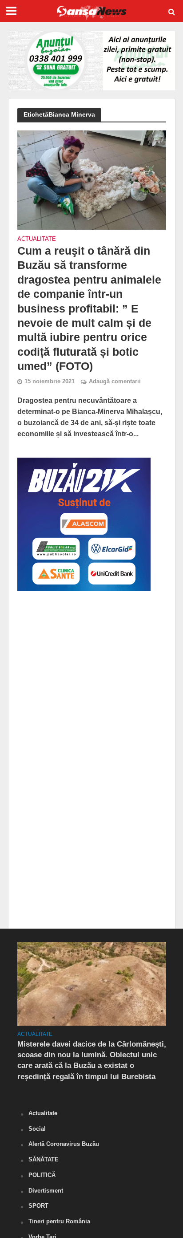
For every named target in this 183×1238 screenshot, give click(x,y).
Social (37, 1128)
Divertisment (45, 1190)
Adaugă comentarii (115, 381)
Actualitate (36, 239)
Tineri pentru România (59, 1221)
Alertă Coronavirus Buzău (63, 1144)
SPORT (38, 1205)
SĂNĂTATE (43, 1159)
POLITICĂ (42, 1175)
